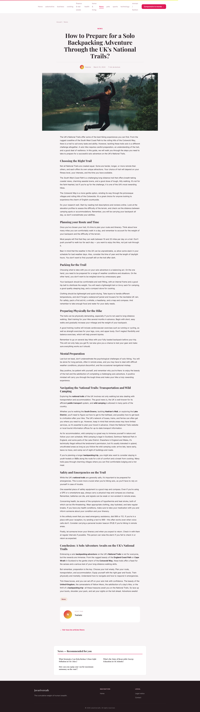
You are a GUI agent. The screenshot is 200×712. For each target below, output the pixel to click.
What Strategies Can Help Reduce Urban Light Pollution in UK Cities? (77, 660)
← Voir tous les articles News (72, 630)
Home (40, 7)
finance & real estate (79, 6)
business (60, 7)
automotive (49, 7)
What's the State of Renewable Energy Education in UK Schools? (118, 660)
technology (125, 7)
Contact (138, 697)
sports (115, 7)
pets (108, 7)
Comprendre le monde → (154, 7)
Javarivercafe (41, 690)
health (86, 7)
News (101, 7)
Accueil (59, 22)
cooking (70, 7)
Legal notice (139, 693)
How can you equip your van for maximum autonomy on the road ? (76, 668)
